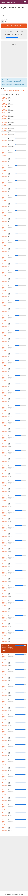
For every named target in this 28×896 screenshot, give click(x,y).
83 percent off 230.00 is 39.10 (4, 702)
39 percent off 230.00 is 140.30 (4, 370)
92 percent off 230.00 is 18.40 (4, 769)
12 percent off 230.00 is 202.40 (4, 168)
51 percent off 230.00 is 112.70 (4, 460)
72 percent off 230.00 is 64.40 (4, 618)
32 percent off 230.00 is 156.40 (4, 318)
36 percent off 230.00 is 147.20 (4, 348)
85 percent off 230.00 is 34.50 (4, 717)
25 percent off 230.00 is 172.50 (4, 265)
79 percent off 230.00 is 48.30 (4, 672)
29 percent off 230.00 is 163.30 (4, 295)
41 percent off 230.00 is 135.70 (4, 385)
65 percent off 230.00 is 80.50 (4, 565)
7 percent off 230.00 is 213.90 (4, 134)
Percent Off (4, 19)
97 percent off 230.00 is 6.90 (4, 807)
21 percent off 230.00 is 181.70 (4, 235)
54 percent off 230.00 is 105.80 (4, 483)
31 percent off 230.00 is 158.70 (4, 310)
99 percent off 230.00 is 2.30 (4, 822)
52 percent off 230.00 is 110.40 (4, 468)
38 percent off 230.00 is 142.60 (4, 363)
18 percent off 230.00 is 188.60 (4, 213)
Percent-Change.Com (8, 2)
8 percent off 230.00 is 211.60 (4, 140)
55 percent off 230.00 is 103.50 (4, 490)
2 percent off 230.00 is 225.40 (4, 104)
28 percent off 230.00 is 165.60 (4, 288)
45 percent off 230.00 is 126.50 (4, 415)
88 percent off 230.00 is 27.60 (4, 739)
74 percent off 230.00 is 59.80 (4, 633)
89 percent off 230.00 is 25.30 (4, 747)
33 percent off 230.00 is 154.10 (4, 325)
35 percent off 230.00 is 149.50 (4, 340)
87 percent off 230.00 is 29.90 (4, 732)
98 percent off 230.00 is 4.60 (4, 814)
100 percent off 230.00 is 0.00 (4, 829)
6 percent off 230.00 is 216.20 (4, 128)
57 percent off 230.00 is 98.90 (4, 505)
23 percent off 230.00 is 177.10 (4, 250)
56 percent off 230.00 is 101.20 (4, 498)
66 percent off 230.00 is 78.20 (4, 573)
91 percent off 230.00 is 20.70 (4, 762)
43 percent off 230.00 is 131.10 (4, 400)
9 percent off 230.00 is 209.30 (4, 146)
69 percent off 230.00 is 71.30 (4, 595)
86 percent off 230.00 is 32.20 (4, 725)
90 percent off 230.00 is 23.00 (4, 754)
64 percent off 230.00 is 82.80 (4, 558)
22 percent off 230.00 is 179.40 (4, 243)
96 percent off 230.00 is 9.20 (4, 799)
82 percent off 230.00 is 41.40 (4, 695)
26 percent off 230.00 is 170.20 (4, 273)
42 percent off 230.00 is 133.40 (4, 393)
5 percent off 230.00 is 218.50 (4, 122)
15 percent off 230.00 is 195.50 (4, 190)
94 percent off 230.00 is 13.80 (4, 784)
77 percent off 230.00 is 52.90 (4, 657)
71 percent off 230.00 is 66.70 (4, 610)
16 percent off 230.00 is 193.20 (4, 198)
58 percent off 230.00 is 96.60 (4, 513)
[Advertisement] (14, 63)
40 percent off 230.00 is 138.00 (4, 378)
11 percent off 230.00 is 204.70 (4, 160)
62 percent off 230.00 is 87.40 (4, 543)
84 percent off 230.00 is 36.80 (4, 710)
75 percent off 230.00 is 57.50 (4, 640)
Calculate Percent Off (14, 26)
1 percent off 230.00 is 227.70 (4, 98)
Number (3, 13)
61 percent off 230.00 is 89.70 (4, 535)
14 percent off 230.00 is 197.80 (4, 183)
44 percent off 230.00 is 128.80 (4, 408)
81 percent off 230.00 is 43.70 (4, 687)
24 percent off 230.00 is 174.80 (4, 258)
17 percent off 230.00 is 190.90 (4, 205)
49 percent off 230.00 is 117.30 (4, 445)
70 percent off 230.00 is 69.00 (4, 603)
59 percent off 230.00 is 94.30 (4, 520)
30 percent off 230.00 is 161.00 (4, 303)
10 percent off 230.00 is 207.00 (4, 153)
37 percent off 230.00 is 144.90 (4, 355)
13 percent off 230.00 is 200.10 (4, 175)
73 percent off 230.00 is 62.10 (4, 625)
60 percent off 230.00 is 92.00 (4, 528)
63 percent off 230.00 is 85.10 (4, 550)
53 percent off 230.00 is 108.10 (4, 475)
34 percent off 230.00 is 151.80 (4, 333)
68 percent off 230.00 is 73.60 (4, 588)
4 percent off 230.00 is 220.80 (4, 116)
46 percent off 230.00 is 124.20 (4, 423)
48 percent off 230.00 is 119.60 (4, 438)
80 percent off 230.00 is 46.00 (4, 680)
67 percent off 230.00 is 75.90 (4, 580)
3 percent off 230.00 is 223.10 (4, 110)
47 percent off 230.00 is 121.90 (4, 430)
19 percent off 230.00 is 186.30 (4, 220)
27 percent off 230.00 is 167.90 (4, 280)
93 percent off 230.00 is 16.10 (4, 777)
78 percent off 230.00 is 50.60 (4, 665)
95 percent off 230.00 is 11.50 (4, 792)
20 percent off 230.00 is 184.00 (4, 228)
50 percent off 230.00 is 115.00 (4, 453)
